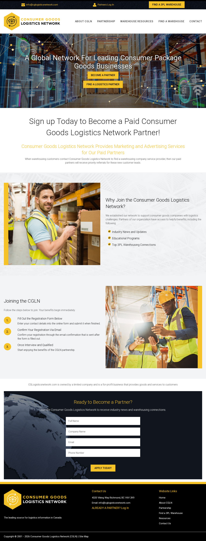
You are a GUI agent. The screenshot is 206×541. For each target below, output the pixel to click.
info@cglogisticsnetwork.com (42, 4)
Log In (125, 508)
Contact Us (165, 523)
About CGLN (83, 21)
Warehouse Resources (136, 21)
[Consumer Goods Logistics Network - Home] (32, 21)
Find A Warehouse (171, 21)
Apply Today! (103, 468)
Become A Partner (103, 75)
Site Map (84, 536)
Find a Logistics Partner (103, 84)
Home (162, 497)
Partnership (106, 21)
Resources (164, 518)
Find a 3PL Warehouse (171, 513)
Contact (195, 21)
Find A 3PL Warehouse (166, 4)
